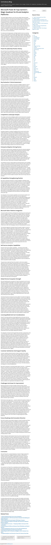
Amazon (17, 4)
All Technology (36, 38)
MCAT (34, 65)
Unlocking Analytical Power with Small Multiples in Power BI (23, 537)
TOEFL (34, 79)
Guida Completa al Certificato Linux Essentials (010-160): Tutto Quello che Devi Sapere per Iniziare (40, 21)
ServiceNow (39, 4)
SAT (34, 76)
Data (34, 50)
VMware (2, 5)
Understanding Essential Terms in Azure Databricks (11, 516)
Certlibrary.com (10, 543)
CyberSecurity (36, 49)
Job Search (35, 62)
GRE (34, 56)
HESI (34, 58)
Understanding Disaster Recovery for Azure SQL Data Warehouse (14, 528)
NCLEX (34, 67)
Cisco (21, 4)
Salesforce (7, 5)
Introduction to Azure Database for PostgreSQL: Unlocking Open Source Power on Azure (8, 538)
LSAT (34, 64)
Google (24, 4)
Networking (35, 68)
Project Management (37, 72)
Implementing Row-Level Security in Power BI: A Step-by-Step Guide (15, 533)
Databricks (34, 4)
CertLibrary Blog (6, 2)
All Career (35, 36)
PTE (34, 74)
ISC (30, 4)
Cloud (34, 43)
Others (34, 70)
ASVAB (34, 41)
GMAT (34, 54)
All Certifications (36, 37)
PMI (43, 4)
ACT (34, 35)
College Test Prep (36, 46)
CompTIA (13, 4)
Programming (36, 71)
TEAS (34, 78)
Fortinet (27, 4)
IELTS (34, 59)
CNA (34, 44)
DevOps (34, 52)
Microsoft (9, 4)
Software (35, 77)
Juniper (10, 5)
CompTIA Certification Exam (38, 48)
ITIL (34, 61)
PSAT (34, 73)
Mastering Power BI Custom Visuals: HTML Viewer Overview (13, 520)
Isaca (45, 4)
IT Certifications (4, 4)
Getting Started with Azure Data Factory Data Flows (12, 529)
